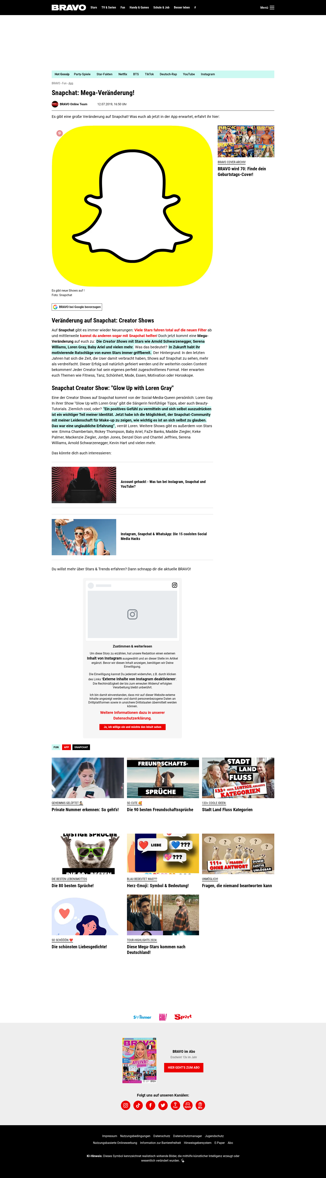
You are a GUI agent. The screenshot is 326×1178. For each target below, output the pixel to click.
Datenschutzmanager (187, 1136)
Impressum (109, 1136)
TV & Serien (108, 7)
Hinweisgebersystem (197, 1143)
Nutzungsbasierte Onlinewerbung (115, 1143)
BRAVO (56, 83)
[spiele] (188, 1105)
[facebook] (150, 1105)
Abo (230, 1143)
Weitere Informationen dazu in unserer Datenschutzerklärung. (132, 715)
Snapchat (81, 747)
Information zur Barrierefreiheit (160, 1143)
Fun (123, 7)
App (70, 83)
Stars (94, 7)
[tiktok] (138, 1105)
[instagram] (125, 1105)
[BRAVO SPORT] (183, 1017)
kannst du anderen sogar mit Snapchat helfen (118, 335)
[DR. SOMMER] (142, 1017)
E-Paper (220, 1143)
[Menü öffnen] (272, 7)
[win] (200, 1105)
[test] (175, 1105)
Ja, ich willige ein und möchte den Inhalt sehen (132, 727)
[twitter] (163, 1105)
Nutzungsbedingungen (135, 1136)
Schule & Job (161, 7)
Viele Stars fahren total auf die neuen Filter (170, 330)
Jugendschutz (214, 1136)
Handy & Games (139, 7)
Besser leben (182, 7)
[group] (160, 74)
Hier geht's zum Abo (184, 1067)
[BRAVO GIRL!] (163, 1017)
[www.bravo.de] (69, 8)
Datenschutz (161, 1136)
